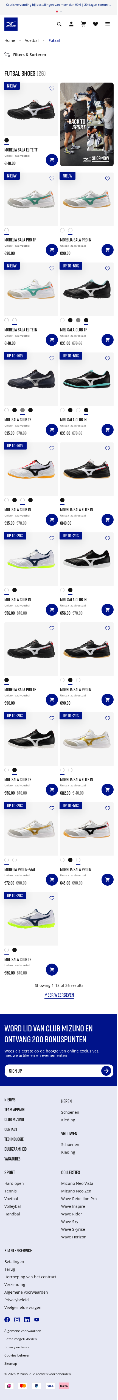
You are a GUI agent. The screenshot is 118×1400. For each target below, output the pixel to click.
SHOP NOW (100, 158)
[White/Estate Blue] (8, 591)
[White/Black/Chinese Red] (80, 681)
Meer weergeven (59, 995)
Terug (9, 1269)
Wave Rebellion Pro (79, 1198)
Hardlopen (14, 1183)
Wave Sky (69, 1221)
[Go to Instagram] (17, 1319)
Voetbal (32, 40)
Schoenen (70, 1112)
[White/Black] (80, 411)
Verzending (14, 1284)
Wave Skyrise (73, 1229)
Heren (66, 1101)
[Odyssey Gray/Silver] (80, 321)
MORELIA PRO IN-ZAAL (20, 869)
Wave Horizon (73, 1236)
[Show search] (59, 24)
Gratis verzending (18, 4)
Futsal (54, 40)
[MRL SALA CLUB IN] (87, 379)
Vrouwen (69, 1133)
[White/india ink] (64, 321)
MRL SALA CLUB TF (73, 329)
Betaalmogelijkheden (20, 1339)
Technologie (14, 1139)
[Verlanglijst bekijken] (95, 24)
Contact (10, 1129)
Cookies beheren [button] (17, 1355)
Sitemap (10, 1364)
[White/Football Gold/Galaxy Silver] (64, 231)
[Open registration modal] (71, 24)
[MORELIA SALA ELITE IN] (31, 289)
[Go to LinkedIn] (27, 1319)
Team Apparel (15, 1109)
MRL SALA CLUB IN (73, 419)
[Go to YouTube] (37, 1319)
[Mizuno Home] (11, 24)
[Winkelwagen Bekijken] (83, 24)
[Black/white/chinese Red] (8, 141)
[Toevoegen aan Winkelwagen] (52, 160)
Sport (9, 1172)
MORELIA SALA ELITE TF (21, 150)
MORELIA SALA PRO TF (20, 240)
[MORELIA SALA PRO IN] (87, 199)
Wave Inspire (73, 1206)
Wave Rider (71, 1214)
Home (9, 40)
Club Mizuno (14, 1119)
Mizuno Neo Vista (77, 1183)
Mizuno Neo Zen (76, 1191)
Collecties (70, 1172)
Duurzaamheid (15, 1149)
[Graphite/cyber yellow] (72, 321)
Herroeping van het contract (30, 1276)
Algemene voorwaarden (26, 1292)
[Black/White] (88, 321)
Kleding (68, 1119)
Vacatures (12, 1159)
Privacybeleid (16, 1299)
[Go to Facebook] (7, 1319)
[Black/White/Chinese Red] (64, 501)
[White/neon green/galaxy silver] (64, 681)
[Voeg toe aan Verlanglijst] (52, 88)
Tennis (10, 1191)
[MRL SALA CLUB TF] (87, 289)
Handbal (12, 1214)
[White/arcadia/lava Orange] (8, 231)
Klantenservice (18, 1250)
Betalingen (14, 1261)
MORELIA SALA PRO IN (75, 240)
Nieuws (10, 1099)
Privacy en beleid (17, 1347)
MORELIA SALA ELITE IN (20, 329)
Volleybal (12, 1206)
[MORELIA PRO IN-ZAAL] (31, 829)
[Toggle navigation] (107, 24)
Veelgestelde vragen (22, 1307)
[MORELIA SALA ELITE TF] (31, 109)
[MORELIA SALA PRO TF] (31, 199)
